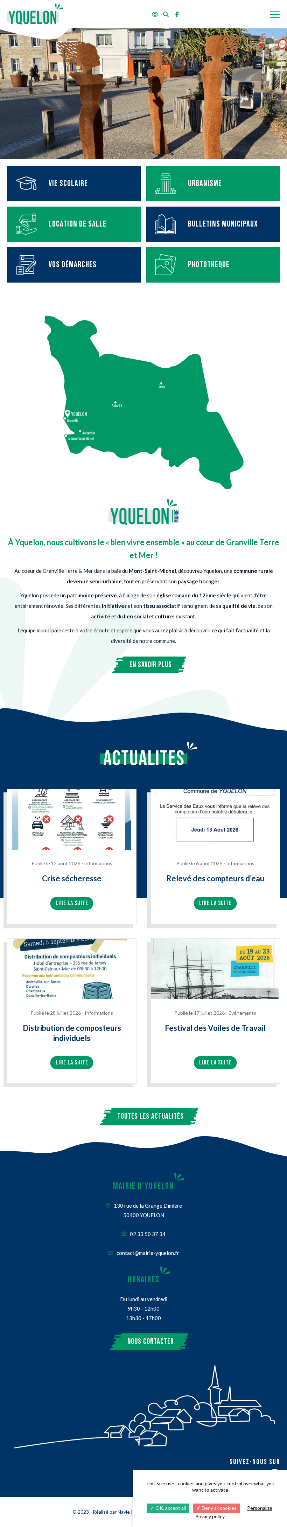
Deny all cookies (219, 1508)
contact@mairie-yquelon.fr (147, 1253)
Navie (124, 1512)
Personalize (259, 1508)
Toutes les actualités (150, 1116)
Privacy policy (210, 1516)
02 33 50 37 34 (147, 1234)
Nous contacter (150, 1341)
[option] (143, 93)
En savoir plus (151, 664)
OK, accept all (170, 1508)
